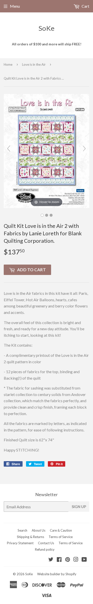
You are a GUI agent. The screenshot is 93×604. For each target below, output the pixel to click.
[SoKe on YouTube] (84, 559)
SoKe (46, 28)
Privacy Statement (20, 543)
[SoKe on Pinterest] (67, 559)
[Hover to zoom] (46, 150)
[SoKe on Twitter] (50, 559)
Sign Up (79, 506)
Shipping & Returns (30, 537)
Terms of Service (61, 537)
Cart (85, 6)
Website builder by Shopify (56, 574)
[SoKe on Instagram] (75, 559)
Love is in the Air (34, 64)
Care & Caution (61, 530)
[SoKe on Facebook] (59, 559)
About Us (38, 530)
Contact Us (46, 543)
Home (8, 64)
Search (22, 530)
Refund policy (45, 549)
